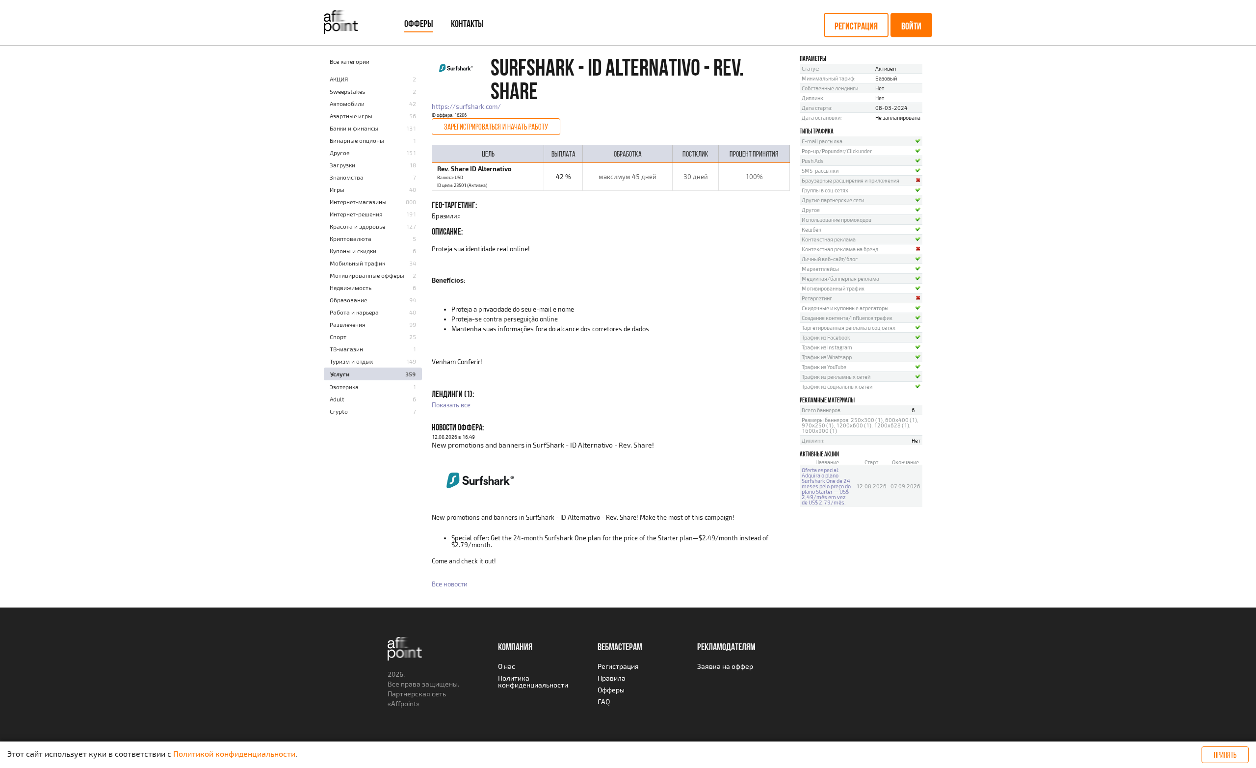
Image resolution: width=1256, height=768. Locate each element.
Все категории (349, 61)
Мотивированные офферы (367, 275)
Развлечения (348, 324)
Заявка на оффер (725, 666)
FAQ (604, 701)
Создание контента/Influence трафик (847, 318)
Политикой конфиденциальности (234, 753)
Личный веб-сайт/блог (830, 259)
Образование (348, 299)
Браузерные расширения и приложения (850, 180)
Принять (1225, 755)
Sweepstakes (347, 91)
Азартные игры (351, 115)
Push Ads (813, 161)
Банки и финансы (354, 128)
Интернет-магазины (358, 201)
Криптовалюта (350, 238)
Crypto (339, 411)
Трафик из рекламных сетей (836, 376)
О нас (506, 666)
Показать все (451, 405)
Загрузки (342, 164)
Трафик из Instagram (827, 347)
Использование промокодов (836, 219)
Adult (337, 399)
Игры (337, 189)
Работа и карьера (354, 312)
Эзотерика (344, 386)
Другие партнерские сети (833, 200)
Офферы (418, 23)
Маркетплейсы (820, 268)
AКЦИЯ (339, 79)
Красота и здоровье (357, 226)
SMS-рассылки (820, 170)
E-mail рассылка (822, 141)
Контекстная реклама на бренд (840, 249)
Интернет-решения (356, 214)
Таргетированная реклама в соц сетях (848, 327)
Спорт (338, 336)
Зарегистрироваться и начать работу (496, 127)
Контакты (467, 23)
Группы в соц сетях (825, 190)
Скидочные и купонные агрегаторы (845, 308)
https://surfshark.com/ (466, 106)
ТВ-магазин (346, 348)
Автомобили (347, 103)
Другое (339, 152)
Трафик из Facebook (826, 337)
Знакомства (347, 177)
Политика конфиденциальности (533, 681)
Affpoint (403, 703)
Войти (911, 26)
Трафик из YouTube (824, 367)
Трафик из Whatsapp (827, 357)
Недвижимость (350, 287)
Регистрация (856, 26)
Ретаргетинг (817, 298)
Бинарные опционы (357, 140)
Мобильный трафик (357, 263)
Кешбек (811, 229)
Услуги (339, 374)
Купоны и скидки (353, 250)
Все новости (450, 584)
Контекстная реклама (829, 239)
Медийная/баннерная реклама (840, 278)
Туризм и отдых (351, 361)
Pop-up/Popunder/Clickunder (837, 151)
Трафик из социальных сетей (837, 386)
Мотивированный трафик (833, 288)
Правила (612, 678)
